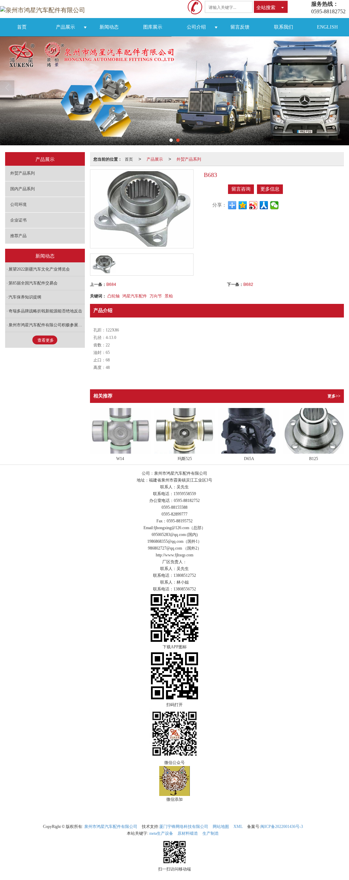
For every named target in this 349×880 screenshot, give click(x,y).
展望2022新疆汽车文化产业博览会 (39, 269)
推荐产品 (18, 235)
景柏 (169, 295)
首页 (22, 27)
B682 (248, 284)
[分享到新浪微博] (253, 205)
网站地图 (221, 826)
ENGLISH (327, 27)
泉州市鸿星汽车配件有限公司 (110, 826)
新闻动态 (109, 27)
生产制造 (210, 833)
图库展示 (152, 27)
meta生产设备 (161, 833)
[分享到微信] (274, 205)
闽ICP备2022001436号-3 (281, 826)
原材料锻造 (188, 833)
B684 (111, 284)
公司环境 (18, 204)
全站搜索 (265, 6)
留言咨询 (241, 189)
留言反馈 (239, 27)
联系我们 (283, 27)
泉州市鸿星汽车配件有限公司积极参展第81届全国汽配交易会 (47, 325)
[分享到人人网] (264, 205)
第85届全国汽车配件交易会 (33, 283)
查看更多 (45, 340)
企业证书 (18, 220)
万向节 (156, 295)
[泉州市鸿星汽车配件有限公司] (45, 9)
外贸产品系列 (189, 159)
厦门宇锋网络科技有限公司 (183, 826)
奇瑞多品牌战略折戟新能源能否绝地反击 (45, 311)
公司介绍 (196, 27)
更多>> (334, 396)
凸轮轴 (113, 295)
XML (238, 826)
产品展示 (65, 27)
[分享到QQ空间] (243, 205)
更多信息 (269, 189)
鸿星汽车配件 (134, 295)
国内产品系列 (22, 188)
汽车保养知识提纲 (25, 297)
